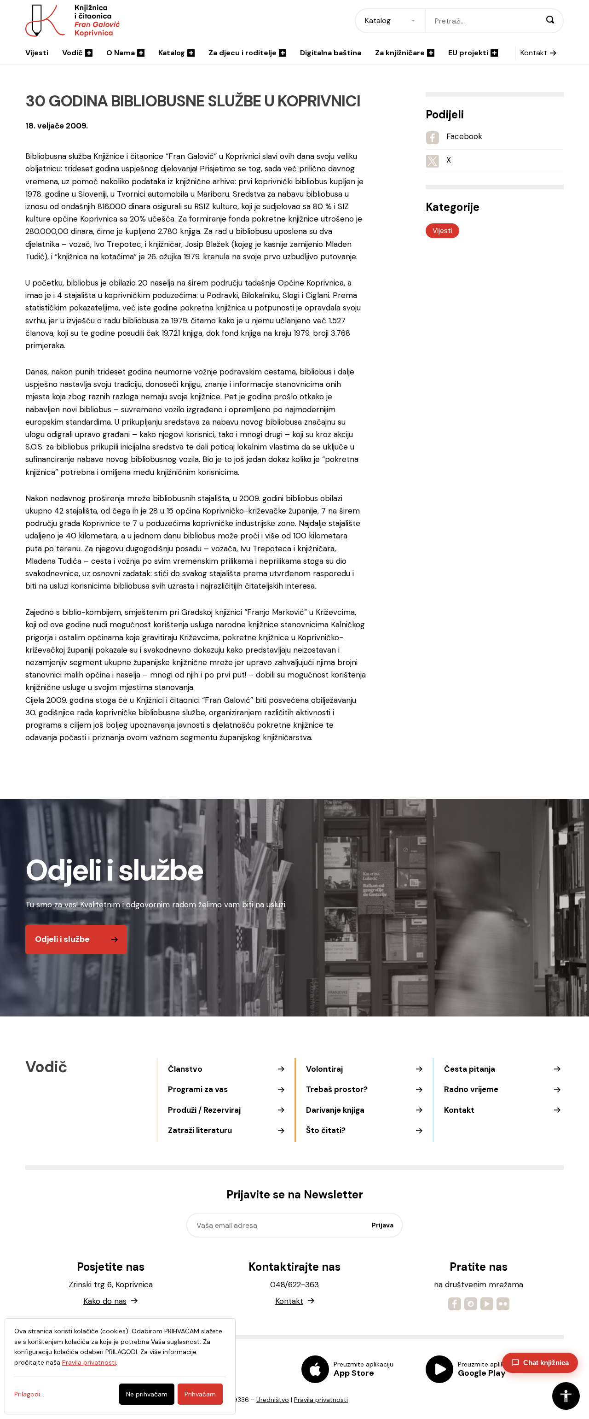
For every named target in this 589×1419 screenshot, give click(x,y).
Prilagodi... (29, 1394)
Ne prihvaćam (146, 1394)
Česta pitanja (469, 1069)
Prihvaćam (200, 1394)
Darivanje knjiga (335, 1110)
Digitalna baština (330, 53)
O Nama (120, 53)
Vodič (72, 53)
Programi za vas (198, 1089)
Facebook (464, 136)
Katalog (171, 53)
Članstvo (185, 1069)
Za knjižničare (400, 53)
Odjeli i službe (62, 939)
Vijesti (36, 53)
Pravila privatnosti (321, 1400)
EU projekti (468, 53)
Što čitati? (326, 1130)
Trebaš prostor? (337, 1089)
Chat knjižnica (546, 1362)
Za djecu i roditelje (242, 53)
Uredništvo (272, 1400)
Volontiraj (324, 1069)
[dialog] (120, 1366)
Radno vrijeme (471, 1089)
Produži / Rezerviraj (204, 1110)
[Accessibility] (566, 1396)
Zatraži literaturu (200, 1130)
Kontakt (533, 53)
